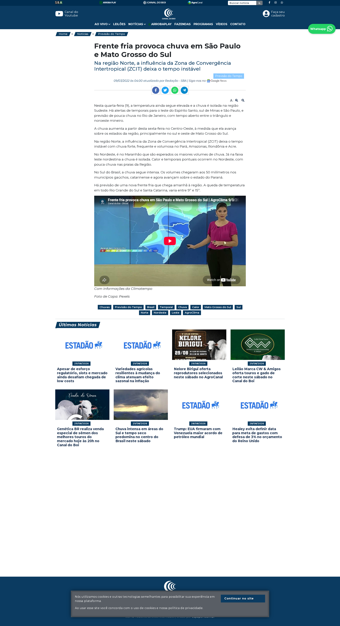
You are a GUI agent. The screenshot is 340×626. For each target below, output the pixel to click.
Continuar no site (239, 598)
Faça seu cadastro (278, 13)
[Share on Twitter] (165, 90)
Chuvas (105, 307)
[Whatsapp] (282, 2)
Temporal (166, 307)
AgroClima (192, 312)
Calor (195, 307)
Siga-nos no (197, 80)
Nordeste (160, 312)
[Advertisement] (161, 506)
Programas (203, 24)
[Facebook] (269, 2)
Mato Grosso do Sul (218, 307)
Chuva (182, 307)
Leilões (119, 24)
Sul (238, 307)
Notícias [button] (135, 24)
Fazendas (182, 24)
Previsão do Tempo (111, 34)
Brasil (150, 307)
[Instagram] (275, 2)
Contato (237, 24)
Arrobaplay (161, 24)
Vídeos (221, 24)
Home (63, 34)
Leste (175, 312)
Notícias (82, 34)
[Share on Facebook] (155, 90)
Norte (144, 312)
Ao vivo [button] (101, 24)
